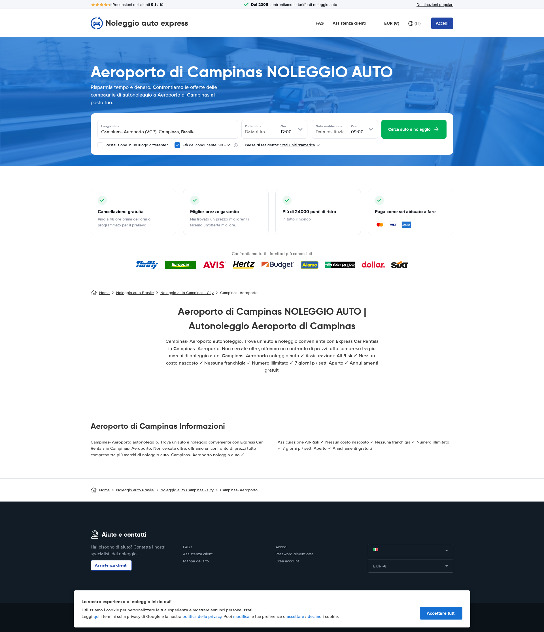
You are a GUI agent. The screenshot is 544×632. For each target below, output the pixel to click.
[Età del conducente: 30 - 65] (177, 145)
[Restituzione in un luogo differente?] (100, 145)
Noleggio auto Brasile (135, 292)
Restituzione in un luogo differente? (136, 145)
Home (104, 292)
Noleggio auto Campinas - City (187, 292)
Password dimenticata (294, 554)
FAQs (187, 547)
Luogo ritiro (110, 126)
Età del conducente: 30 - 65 (206, 145)
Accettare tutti (441, 613)
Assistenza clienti (349, 23)
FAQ (320, 23)
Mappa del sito (196, 561)
